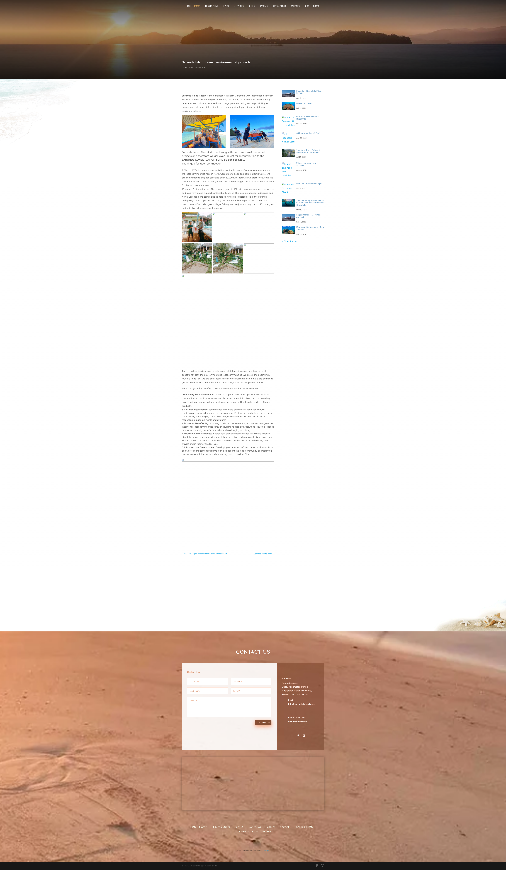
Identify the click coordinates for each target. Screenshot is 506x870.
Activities (239, 6)
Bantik (214, 866)
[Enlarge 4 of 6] (208, 247)
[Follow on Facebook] (298, 735)
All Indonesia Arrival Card (308, 133)
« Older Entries (289, 241)
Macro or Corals (304, 103)
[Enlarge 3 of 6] (270, 215)
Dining (252, 6)
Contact (315, 6)
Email (291, 700)
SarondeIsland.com (196, 866)
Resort (197, 6)
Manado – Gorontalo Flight (309, 184)
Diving (226, 6)
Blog (307, 6)
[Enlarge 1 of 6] (208, 215)
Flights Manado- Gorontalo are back (309, 216)
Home (189, 6)
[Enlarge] (222, 118)
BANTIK (266, 850)
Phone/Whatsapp (296, 717)
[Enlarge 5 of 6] (239, 247)
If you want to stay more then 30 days (310, 228)
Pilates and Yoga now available (306, 164)
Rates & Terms (279, 6)
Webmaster (189, 67)
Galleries (295, 6)
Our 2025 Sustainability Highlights (307, 117)
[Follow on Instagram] (304, 735)
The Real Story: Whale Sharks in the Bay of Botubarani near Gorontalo (310, 202)
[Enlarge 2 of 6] (239, 215)
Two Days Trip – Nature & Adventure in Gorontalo (308, 151)
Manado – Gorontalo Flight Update (309, 92)
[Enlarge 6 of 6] (270, 247)
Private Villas (211, 6)
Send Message (263, 723)
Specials (264, 6)
